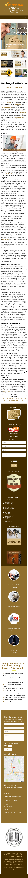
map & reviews (19, 856)
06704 (13, 398)
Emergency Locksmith (14, 628)
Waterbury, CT (10, 87)
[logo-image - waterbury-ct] (14, 769)
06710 (3, 400)
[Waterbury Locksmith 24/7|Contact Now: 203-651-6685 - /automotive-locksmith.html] (14, 575)
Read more (4, 55)
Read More (14, 587)
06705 (17, 398)
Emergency (8, 864)
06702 (6, 398)
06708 (24, 398)
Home (4, 862)
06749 (12, 402)
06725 (24, 400)
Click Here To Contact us (14, 424)
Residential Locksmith (14, 526)
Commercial (15, 862)
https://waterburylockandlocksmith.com (14, 859)
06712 (15, 402)
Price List (16, 866)
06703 (10, 398)
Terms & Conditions (8, 866)
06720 (6, 400)
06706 (21, 398)
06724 (21, 400)
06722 (13, 400)
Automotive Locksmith (14, 585)
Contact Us (19, 864)
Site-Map (22, 866)
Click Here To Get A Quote (14, 407)
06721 (10, 400)
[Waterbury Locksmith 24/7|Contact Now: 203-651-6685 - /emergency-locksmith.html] (14, 618)
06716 (19, 402)
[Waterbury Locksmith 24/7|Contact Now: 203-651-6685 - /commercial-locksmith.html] (14, 640)
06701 (3, 398)
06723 (17, 400)
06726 (8, 402)
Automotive (22, 862)
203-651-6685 (14, 9)
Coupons (14, 864)
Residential (9, 862)
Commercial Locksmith (14, 549)
